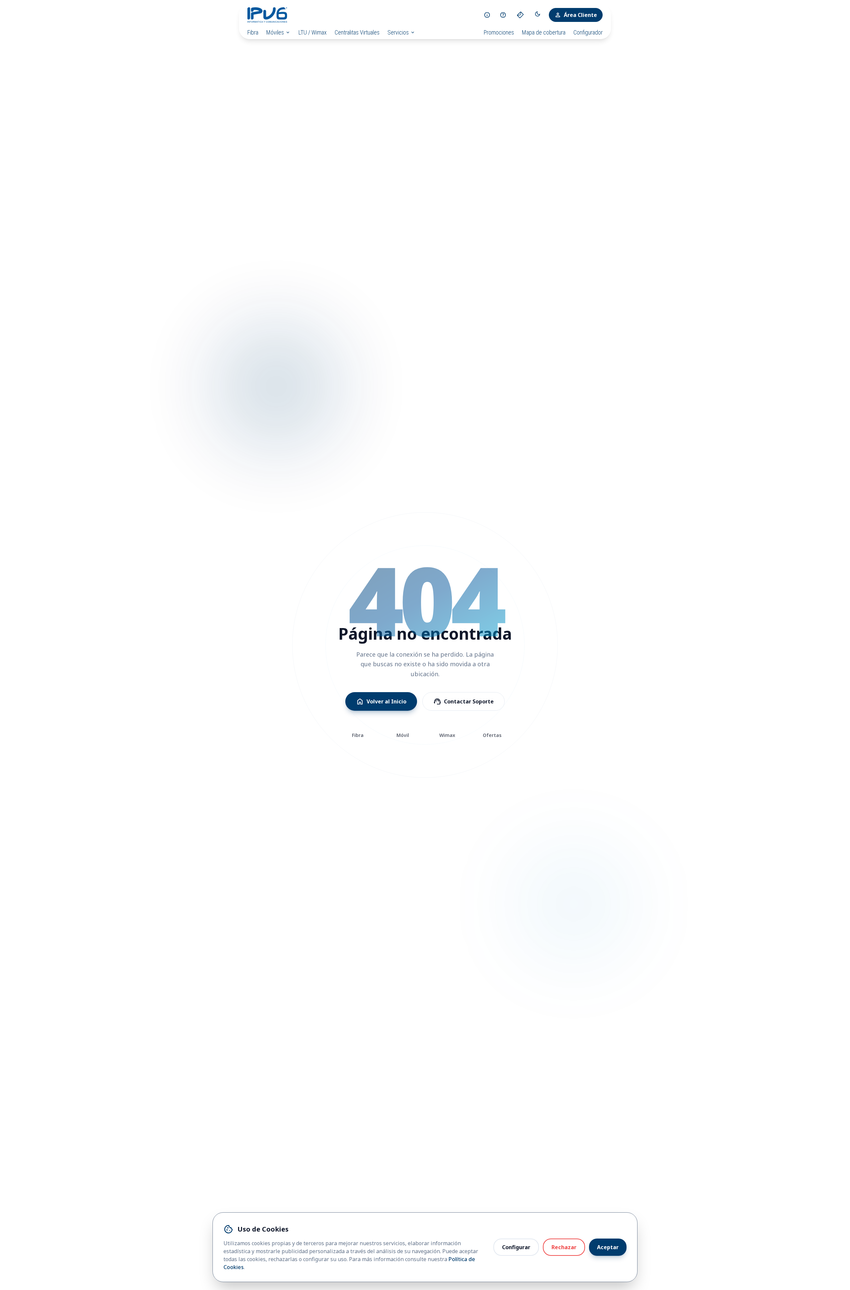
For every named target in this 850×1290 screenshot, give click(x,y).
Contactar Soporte (463, 701)
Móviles (278, 32)
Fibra (252, 32)
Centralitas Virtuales (357, 32)
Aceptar (608, 1247)
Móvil (402, 735)
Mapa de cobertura (543, 32)
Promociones (499, 32)
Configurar (516, 1247)
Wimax (447, 735)
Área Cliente (575, 15)
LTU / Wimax (312, 32)
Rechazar (564, 1247)
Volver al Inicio (381, 701)
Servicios (401, 32)
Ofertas (492, 735)
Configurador (588, 32)
